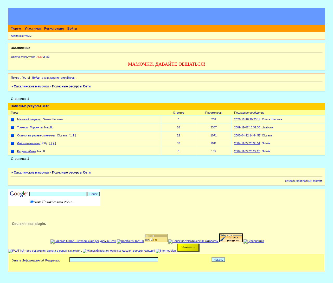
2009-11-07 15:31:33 (247, 127)
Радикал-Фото (26, 151)
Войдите (37, 77)
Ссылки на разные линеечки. (36, 135)
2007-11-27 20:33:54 (247, 143)
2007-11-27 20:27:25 (247, 151)
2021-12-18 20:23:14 (247, 119)
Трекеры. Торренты (30, 127)
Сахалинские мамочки (31, 86)
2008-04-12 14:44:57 (247, 135)
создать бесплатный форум (303, 180)
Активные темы (21, 35)
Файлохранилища (28, 143)
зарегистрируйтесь (62, 77)
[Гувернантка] (254, 241)
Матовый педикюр (29, 119)
